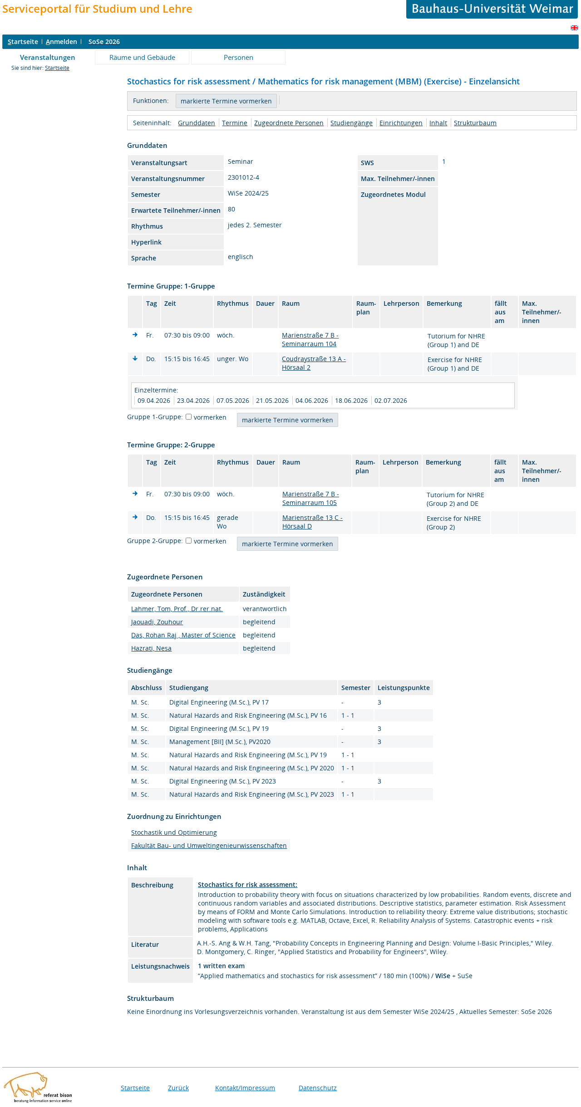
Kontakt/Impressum (245, 1087)
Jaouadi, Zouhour (157, 621)
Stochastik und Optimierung (174, 832)
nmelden (61, 41)
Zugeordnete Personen (289, 122)
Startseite (57, 67)
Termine (234, 122)
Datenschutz (318, 1087)
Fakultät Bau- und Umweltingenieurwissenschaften (209, 845)
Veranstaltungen (47, 57)
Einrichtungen (401, 122)
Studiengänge (351, 122)
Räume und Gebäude (142, 57)
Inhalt (438, 122)
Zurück (178, 1087)
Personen (238, 57)
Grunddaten (196, 122)
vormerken (210, 417)
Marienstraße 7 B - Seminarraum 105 (310, 498)
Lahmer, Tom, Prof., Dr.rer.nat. (177, 608)
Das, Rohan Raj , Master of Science (183, 635)
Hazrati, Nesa (151, 648)
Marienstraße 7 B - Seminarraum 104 (310, 339)
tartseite (23, 41)
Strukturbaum (475, 122)
